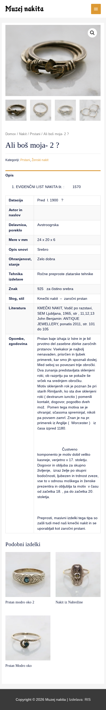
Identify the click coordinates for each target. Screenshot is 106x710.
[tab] (53, 175)
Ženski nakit (40, 160)
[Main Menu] (96, 9)
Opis (9, 175)
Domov (10, 134)
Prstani (35, 134)
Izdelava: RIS (80, 700)
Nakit (23, 134)
